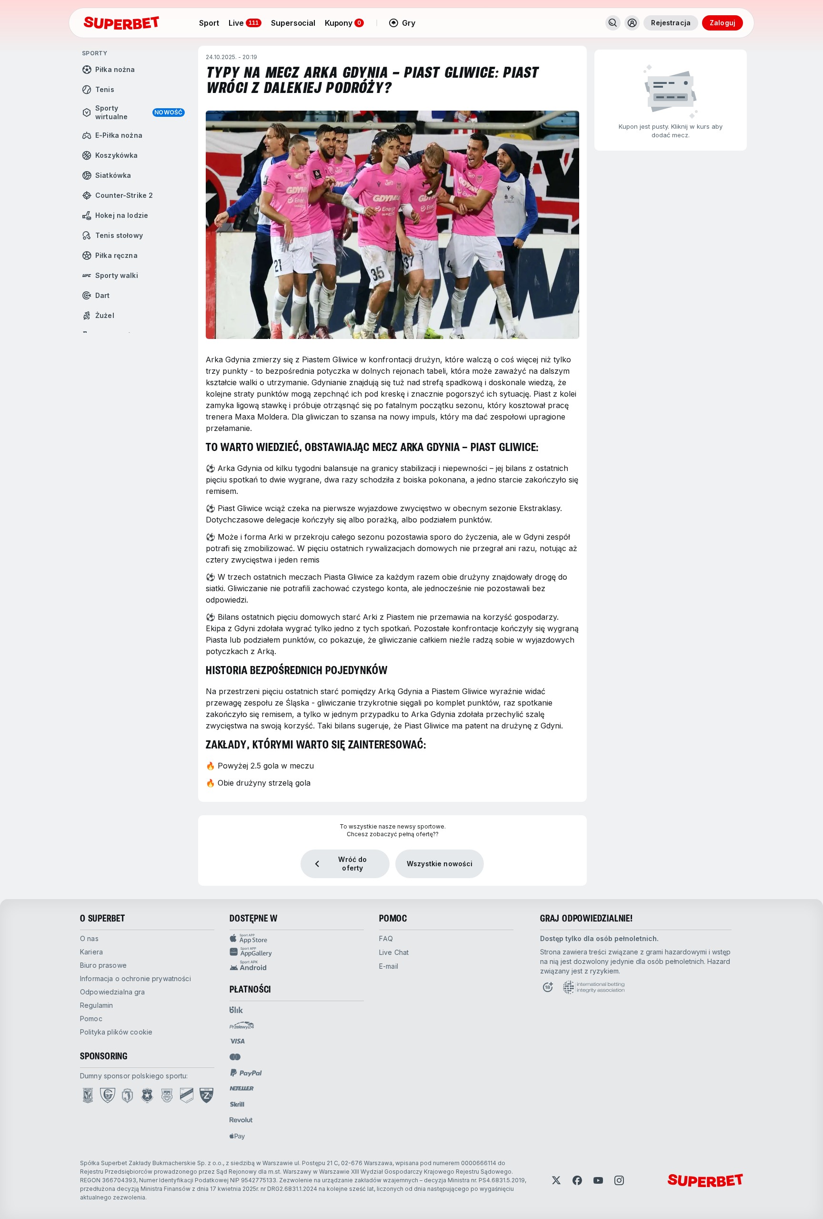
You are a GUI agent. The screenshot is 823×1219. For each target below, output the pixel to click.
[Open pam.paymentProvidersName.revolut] (241, 1120)
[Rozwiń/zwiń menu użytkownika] (632, 23)
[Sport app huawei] (297, 952)
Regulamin (96, 1005)
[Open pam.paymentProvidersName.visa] (237, 1041)
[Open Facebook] (577, 1180)
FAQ (386, 938)
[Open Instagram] (619, 1180)
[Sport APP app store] (297, 938)
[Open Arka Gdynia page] (166, 1095)
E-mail (388, 966)
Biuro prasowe (103, 965)
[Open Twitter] (556, 1180)
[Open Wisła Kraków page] (147, 1095)
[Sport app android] (297, 965)
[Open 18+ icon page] (547, 987)
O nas (89, 938)
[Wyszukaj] (613, 23)
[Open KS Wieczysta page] (186, 1095)
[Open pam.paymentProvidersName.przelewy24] (242, 1025)
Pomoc (91, 1018)
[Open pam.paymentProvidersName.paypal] (246, 1072)
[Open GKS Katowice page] (107, 1095)
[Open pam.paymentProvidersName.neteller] (242, 1088)
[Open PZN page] (206, 1095)
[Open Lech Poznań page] (88, 1095)
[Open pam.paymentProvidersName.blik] (236, 1009)
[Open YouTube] (598, 1180)
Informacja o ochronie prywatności (135, 978)
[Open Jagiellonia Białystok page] (127, 1095)
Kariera (91, 952)
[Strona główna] (121, 22)
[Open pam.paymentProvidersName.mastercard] (235, 1057)
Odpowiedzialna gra (112, 992)
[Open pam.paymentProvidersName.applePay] (237, 1136)
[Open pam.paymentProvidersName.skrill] (237, 1104)
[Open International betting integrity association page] (593, 987)
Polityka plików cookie (116, 1032)
